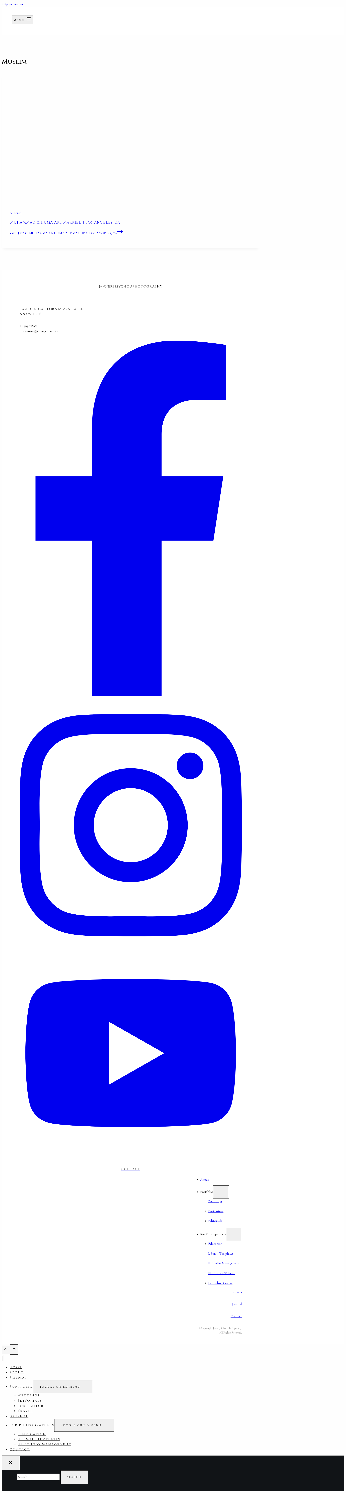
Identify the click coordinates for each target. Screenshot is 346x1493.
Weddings (29, 1395)
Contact (236, 1316)
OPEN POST (63, 233)
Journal (19, 1416)
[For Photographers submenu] (234, 1234)
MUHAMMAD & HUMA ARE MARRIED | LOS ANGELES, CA (65, 222)
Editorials (30, 1400)
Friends (18, 1377)
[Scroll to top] (6, 1350)
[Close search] (11, 1463)
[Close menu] (2, 1358)
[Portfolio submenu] (221, 1191)
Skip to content (12, 4)
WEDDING (16, 213)
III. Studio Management (44, 1444)
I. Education (32, 1434)
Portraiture (32, 1406)
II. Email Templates (39, 1439)
